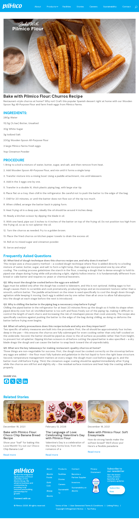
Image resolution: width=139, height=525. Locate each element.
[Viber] (19, 381)
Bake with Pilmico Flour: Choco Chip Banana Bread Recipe (21, 435)
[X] (13, 381)
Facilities (67, 6)
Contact (126, 6)
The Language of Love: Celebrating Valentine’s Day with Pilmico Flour (65, 435)
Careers (93, 6)
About (38, 6)
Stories (80, 6)
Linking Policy (113, 505)
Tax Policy (91, 509)
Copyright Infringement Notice (69, 509)
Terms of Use (61, 505)
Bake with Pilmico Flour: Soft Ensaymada (108, 433)
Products (51, 6)
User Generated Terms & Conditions (86, 505)
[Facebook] (6, 381)
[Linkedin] (25, 381)
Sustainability (110, 6)
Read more (9, 454)
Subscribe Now (115, 490)
